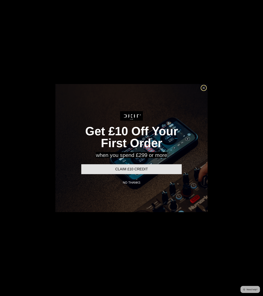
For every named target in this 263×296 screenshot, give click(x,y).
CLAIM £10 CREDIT (131, 169)
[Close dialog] (203, 88)
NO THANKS (131, 182)
